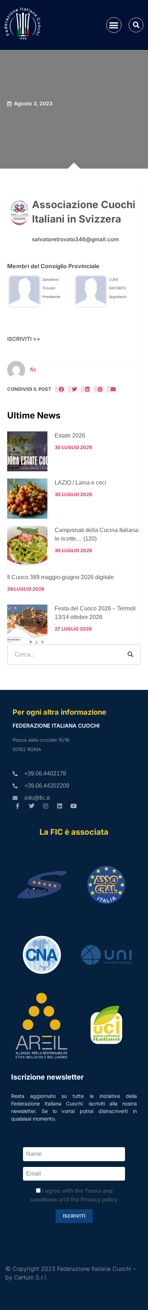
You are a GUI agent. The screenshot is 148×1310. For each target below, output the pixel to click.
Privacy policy (99, 1199)
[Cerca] (130, 654)
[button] (114, 25)
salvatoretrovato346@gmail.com (75, 239)
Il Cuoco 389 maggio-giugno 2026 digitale (60, 577)
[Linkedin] (59, 806)
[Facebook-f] (18, 806)
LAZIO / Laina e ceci (80, 483)
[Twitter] (32, 806)
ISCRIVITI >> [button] (23, 338)
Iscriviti (74, 1216)
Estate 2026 (70, 435)
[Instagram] (46, 806)
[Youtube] (73, 806)
